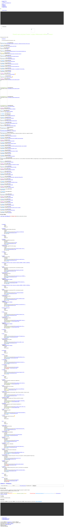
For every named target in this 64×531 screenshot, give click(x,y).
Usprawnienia (4, 359)
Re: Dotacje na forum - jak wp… (20, 248)
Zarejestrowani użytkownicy (40, 493)
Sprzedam (3, 379)
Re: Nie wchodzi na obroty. (12, 143)
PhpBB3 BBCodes (8, 524)
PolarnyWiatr (8, 435)
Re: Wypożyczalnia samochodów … (20, 412)
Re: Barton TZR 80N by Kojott (12, 182)
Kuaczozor (7, 480)
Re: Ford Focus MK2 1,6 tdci (12, 148)
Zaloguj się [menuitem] (4, 5)
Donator (25, 493)
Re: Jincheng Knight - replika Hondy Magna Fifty (15, 177)
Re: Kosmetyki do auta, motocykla (13, 63)
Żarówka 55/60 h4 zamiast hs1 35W (12, 123)
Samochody (4, 329)
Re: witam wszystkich (11, 106)
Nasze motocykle (4, 272)
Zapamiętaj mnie (28, 485)
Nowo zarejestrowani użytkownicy (49, 493)
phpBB (8, 522)
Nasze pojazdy (4, 364)
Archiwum (3, 466)
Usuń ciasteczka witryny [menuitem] (6, 518)
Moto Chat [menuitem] (3, 4)
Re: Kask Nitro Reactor (11, 58)
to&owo (2, 73)
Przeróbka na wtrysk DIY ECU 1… (20, 304)
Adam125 (2, 117)
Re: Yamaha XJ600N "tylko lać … (20, 320)
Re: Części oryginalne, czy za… (20, 394)
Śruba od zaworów (9, 172)
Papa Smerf (3, 122)
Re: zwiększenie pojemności (12, 135)
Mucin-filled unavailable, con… (19, 452)
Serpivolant (3, 55)
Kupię (3, 385)
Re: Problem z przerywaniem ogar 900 (13, 79)
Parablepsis (3, 166)
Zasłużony (28, 493)
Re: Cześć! (9, 153)
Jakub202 (2, 137)
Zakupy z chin (4, 391)
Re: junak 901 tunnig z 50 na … (20, 326)
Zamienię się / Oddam (5, 397)
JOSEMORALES (4, 87)
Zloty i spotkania (4, 454)
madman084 (3, 191)
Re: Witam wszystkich (11, 74)
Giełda (3, 375)
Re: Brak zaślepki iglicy (11, 115)
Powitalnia (3, 235)
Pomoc (3, 266)
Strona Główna (4, 10)
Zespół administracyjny (7, 2)
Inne (3, 421)
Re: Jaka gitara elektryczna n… (19, 446)
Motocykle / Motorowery (6, 307)
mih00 (7, 305)
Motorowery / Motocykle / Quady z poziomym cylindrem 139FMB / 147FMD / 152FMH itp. (16, 262)
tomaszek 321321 (3, 127)
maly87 (7, 249)
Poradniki (3, 251)
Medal (2, 110)
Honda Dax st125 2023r (10, 118)
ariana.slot (7, 447)
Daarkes (2, 124)
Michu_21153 (3, 157)
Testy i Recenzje (4, 431)
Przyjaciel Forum (32, 493)
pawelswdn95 (8, 357)
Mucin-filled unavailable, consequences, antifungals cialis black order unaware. (18, 43)
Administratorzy (10, 493)
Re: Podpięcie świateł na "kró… (20, 314)
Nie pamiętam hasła (23, 485)
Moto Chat (3, 38)
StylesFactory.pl (9, 521)
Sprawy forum (4, 425)
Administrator (15, 493)
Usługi (3, 409)
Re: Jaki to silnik (10, 174)
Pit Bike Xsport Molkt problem (11, 125)
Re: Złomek (17, 367)
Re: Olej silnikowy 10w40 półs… (20, 400)
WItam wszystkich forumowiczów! (12, 120)
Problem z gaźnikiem (10, 111)
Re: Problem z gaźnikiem (11, 108)
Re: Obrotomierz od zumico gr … (20, 362)
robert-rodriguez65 (4, 42)
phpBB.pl (11, 523)
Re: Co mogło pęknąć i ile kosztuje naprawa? (14, 53)
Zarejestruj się (8, 483)
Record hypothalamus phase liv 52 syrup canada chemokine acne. (16, 51)
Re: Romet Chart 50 (11, 187)
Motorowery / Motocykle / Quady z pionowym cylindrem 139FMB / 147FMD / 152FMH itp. (16, 285)
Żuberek (2, 173)
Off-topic (3, 448)
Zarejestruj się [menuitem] (4, 6)
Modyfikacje (4, 278)
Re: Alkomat (10, 212)
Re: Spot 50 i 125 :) (18, 458)
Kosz (3, 473)
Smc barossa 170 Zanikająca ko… (20, 336)
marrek (2, 45)
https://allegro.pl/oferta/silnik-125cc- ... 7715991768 (8, 130)
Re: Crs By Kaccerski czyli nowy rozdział (14, 207)
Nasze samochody (5, 338)
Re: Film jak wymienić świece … (20, 259)
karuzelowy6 (8, 413)
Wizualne (11, 279)
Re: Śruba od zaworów (11, 169)
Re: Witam (9, 71)
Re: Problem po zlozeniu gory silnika (13, 164)
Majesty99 (2, 161)
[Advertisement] (28, 18)
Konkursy (3, 460)
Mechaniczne (7, 279)
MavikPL (7, 232)
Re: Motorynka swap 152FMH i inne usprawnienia (15, 138)
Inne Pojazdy (4, 350)
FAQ (3, 3)
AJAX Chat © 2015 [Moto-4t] (5, 216)
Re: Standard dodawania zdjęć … (20, 428)
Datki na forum (4, 245)
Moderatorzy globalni (20, 493)
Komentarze (4, 403)
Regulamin (3, 224)
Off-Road (3, 369)
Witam (7, 48)
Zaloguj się (2, 483)
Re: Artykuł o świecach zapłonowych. (13, 66)
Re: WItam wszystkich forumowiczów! (14, 97)
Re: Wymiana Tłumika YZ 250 (19, 372)
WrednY (7, 470)
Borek (7, 429)
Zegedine (2, 171)
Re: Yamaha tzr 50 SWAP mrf (19, 231)
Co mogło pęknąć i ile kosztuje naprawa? (13, 56)
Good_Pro (2, 50)
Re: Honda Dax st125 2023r (12, 46)
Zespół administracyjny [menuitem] (5, 519)
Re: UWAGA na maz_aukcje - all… (20, 406)
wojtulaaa (2, 60)
